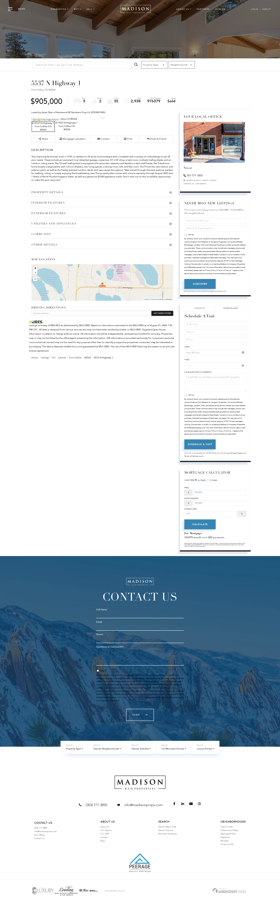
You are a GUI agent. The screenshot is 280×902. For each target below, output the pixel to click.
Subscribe (200, 284)
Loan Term (189, 480)
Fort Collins (75, 357)
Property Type (73, 748)
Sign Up (266, 9)
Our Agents (201, 184)
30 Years (201, 480)
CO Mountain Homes (173, 748)
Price (186, 488)
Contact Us (189, 184)
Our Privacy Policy (115, 891)
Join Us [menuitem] (220, 9)
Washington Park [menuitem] (228, 833)
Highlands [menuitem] (225, 837)
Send (136, 714)
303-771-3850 (195, 175)
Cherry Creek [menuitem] (227, 826)
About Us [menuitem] (182, 9)
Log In (254, 9)
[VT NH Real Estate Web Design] (229, 890)
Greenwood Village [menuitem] (229, 830)
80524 (87, 357)
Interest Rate (190, 509)
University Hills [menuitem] (227, 844)
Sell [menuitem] (90, 9)
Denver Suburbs (140, 748)
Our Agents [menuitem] (105, 830)
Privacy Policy (236, 453)
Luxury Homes (204, 748)
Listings (45, 357)
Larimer (62, 357)
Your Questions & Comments (198, 372)
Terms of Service (191, 456)
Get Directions (162, 313)
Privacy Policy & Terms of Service (218, 270)
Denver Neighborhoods (106, 748)
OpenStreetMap (158, 299)
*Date (186, 347)
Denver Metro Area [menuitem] (167, 826)
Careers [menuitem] (104, 837)
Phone (99, 634)
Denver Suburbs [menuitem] (165, 830)
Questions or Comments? (109, 646)
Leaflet (146, 299)
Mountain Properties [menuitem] (167, 833)
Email (99, 622)
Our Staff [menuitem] (104, 833)
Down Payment (191, 498)
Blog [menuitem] (102, 840)
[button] (136, 64)
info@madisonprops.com (143, 805)
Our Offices (39, 835)
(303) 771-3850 (96, 805)
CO (53, 357)
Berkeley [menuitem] (225, 840)
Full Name (101, 609)
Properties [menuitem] (58, 9)
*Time (186, 360)
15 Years (213, 480)
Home (34, 357)
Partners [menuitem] (203, 9)
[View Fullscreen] (35, 279)
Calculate (200, 524)
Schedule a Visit (230, 308)
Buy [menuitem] (76, 9)
